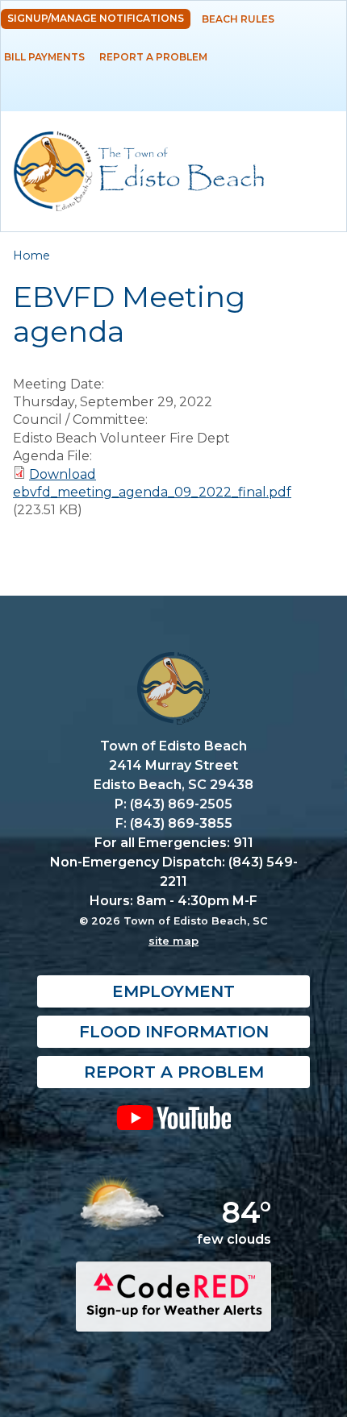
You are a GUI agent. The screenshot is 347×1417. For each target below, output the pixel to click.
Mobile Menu (318, 98)
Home (31, 255)
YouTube (173, 1117)
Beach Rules (238, 19)
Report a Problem (153, 57)
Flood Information (174, 1031)
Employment (173, 991)
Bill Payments (44, 57)
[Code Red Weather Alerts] (173, 1316)
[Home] (139, 171)
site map (173, 940)
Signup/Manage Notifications (95, 18)
